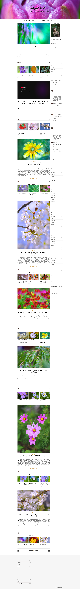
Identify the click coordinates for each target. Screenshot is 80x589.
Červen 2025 (53, 191)
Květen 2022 (53, 262)
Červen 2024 (53, 214)
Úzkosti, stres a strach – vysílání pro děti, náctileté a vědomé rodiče (22, 485)
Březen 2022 (53, 266)
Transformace (53, 69)
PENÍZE (35, 161)
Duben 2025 (53, 195)
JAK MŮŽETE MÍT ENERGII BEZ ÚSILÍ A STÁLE (56, 286)
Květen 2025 (53, 193)
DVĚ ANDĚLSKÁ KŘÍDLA (44, 193)
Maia (20, 62)
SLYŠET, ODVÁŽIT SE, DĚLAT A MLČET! (33, 456)
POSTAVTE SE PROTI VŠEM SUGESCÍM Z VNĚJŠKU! (33, 371)
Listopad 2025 (53, 182)
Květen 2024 (53, 216)
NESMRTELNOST (31, 130)
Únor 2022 (52, 268)
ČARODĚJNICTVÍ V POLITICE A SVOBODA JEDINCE (44, 75)
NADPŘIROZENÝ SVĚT (32, 544)
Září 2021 (52, 277)
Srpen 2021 (53, 279)
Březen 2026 (53, 174)
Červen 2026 (53, 168)
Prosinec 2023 (53, 226)
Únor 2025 (52, 199)
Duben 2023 (53, 241)
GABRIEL (19, 564)
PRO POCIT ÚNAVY (43, 399)
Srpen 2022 (53, 256)
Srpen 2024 (53, 210)
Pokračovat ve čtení (34, 59)
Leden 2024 (53, 224)
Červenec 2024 (53, 212)
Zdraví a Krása (31, 20)
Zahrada (43, 20)
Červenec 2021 (53, 281)
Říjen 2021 (52, 275)
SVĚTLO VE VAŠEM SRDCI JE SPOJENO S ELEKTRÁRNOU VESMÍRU (22, 341)
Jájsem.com (40, 7)
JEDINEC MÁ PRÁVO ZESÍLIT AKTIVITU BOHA (34, 312)
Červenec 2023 (53, 235)
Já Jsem (25, 20)
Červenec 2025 (53, 189)
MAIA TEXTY (53, 61)
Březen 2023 (53, 243)
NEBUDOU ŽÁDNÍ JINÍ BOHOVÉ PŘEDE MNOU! (33, 253)
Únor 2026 (52, 176)
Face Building (37, 20)
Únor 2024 (52, 222)
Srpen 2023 (53, 233)
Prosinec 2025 (53, 180)
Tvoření (48, 20)
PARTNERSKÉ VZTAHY (32, 483)
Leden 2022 (53, 270)
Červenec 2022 (53, 258)
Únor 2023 (52, 245)
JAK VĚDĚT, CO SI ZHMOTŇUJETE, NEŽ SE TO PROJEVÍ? (23, 75)
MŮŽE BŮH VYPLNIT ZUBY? (54, 290)
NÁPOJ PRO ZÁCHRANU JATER (55, 291)
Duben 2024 (53, 218)
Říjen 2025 (52, 184)
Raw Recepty (53, 20)
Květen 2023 (53, 239)
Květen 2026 (53, 170)
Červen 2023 (53, 237)
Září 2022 (52, 254)
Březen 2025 (53, 197)
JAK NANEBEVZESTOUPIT (22, 544)
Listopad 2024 (53, 205)
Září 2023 (52, 231)
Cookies (61, 587)
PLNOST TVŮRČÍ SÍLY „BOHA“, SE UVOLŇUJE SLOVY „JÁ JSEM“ (57, 116)
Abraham (52, 54)
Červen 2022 (53, 260)
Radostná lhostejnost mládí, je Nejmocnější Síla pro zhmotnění (34, 164)
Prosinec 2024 (53, 203)
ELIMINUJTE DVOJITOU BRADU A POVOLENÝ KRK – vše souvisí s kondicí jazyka (33, 102)
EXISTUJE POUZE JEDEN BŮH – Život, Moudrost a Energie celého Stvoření (44, 485)
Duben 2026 (53, 172)
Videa (52, 73)
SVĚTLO (33, 46)
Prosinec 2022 (53, 249)
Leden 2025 (53, 201)
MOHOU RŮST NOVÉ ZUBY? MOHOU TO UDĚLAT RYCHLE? (23, 283)
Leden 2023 (53, 247)
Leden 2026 (53, 178)
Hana (54, 80)
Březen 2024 (53, 220)
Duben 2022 (53, 264)
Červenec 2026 (53, 166)
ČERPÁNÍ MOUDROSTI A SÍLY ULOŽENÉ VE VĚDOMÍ (34, 515)
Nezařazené (53, 63)
